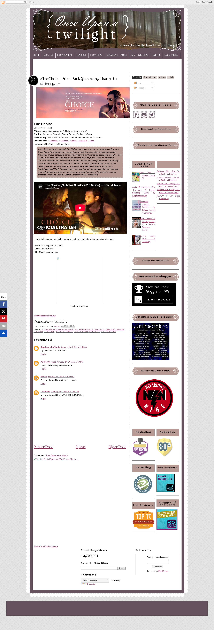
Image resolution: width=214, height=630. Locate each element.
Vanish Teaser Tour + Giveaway (147, 239)
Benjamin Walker (115, 329)
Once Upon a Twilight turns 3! (147, 175)
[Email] (3, 326)
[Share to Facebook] (70, 326)
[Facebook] (3, 304)
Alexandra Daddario (63, 329)
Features (81, 55)
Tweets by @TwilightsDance (46, 546)
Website (53, 141)
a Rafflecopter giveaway (45, 316)
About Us (48, 55)
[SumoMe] (3, 333)
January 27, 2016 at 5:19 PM (70, 362)
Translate (91, 584)
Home (36, 55)
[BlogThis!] (65, 326)
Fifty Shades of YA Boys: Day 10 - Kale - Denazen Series (147, 224)
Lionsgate (49, 332)
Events (156, 55)
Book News (96, 55)
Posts (138, 83)
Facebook (63, 141)
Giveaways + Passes (117, 55)
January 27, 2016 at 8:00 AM (74, 347)
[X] (3, 311)
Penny (44, 376)
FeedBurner (163, 571)
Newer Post (43, 446)
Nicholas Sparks (64, 332)
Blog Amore (171, 55)
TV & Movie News (139, 55)
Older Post (117, 446)
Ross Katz (94, 332)
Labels (171, 77)
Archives (162, 77)
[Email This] (62, 326)
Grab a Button (149, 77)
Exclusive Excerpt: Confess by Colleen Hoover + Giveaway (147, 207)
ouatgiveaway (81, 332)
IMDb (91, 141)
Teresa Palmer (108, 332)
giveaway (38, 332)
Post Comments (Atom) (57, 455)
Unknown (45, 391)
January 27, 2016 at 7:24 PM (61, 376)
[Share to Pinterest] (73, 326)
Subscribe (137, 77)
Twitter (73, 141)
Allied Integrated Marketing (90, 329)
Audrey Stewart (48, 362)
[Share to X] (68, 326)
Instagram (82, 141)
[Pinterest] (3, 318)
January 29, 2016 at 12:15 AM (65, 391)
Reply (43, 354)
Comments (140, 88)
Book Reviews (64, 55)
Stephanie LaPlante (50, 347)
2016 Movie (46, 329)
